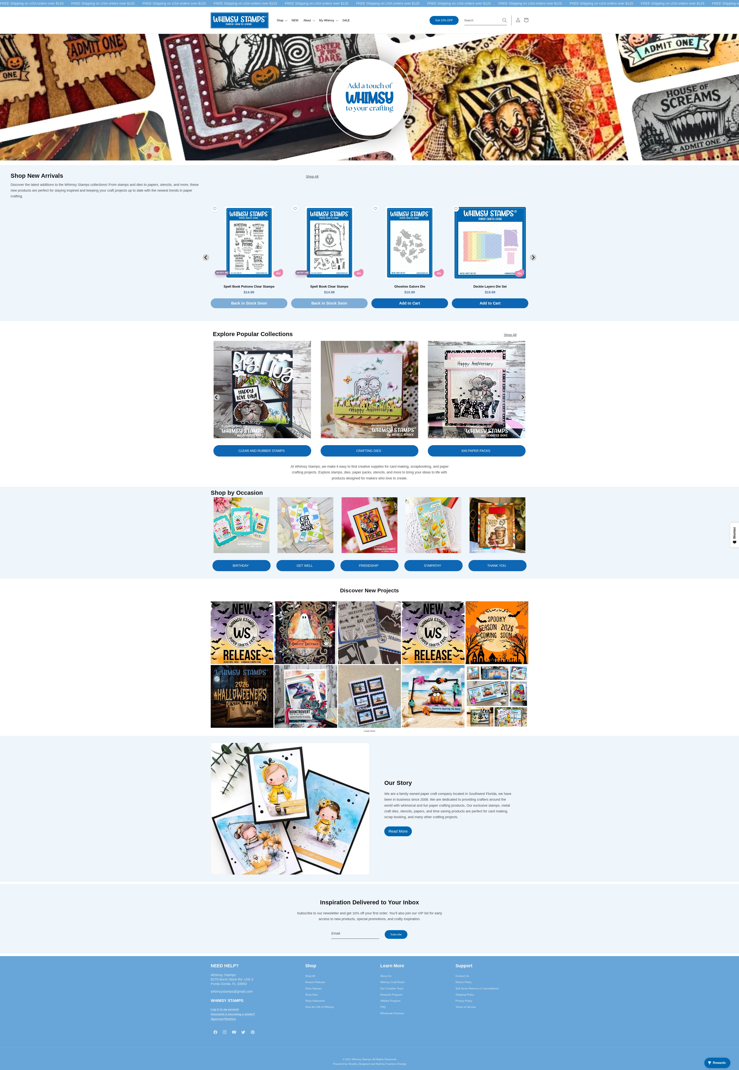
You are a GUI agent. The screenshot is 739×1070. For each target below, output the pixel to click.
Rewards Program (391, 994)
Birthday (241, 565)
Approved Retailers (223, 1018)
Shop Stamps (313, 988)
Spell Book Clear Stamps (329, 286)
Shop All (312, 177)
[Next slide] (533, 257)
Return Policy (464, 982)
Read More (398, 831)
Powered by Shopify (345, 1063)
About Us (385, 975)
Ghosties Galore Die (409, 286)
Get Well (305, 565)
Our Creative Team (391, 988)
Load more (369, 731)
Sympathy (432, 565)
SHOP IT (306, 696)
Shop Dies (311, 994)
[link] (242, 632)
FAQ (383, 1006)
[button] (281, 20)
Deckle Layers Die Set (490, 286)
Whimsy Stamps (361, 1059)
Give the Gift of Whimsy (319, 1006)
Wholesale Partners (392, 1013)
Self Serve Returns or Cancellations (477, 988)
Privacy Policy (464, 1000)
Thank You (496, 565)
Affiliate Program (390, 1000)
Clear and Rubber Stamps (261, 450)
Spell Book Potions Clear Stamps (249, 286)
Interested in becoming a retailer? (233, 1014)
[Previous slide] (206, 257)
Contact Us (462, 975)
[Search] (504, 20)
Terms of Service (466, 1006)
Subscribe (396, 934)
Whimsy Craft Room (392, 982)
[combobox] (485, 20)
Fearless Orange (396, 1063)
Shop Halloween (315, 1000)
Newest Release (315, 982)
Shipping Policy (465, 994)
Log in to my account (225, 1009)
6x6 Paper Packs (475, 450)
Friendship (368, 565)
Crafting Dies (368, 450)
